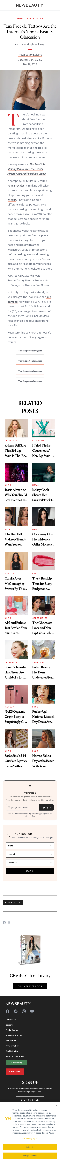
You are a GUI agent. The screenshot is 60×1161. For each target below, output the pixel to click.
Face (7, 529)
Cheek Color (35, 18)
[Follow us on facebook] (7, 1011)
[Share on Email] (9, 922)
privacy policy (30, 816)
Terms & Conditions (15, 1056)
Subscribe (14, 1071)
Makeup (9, 573)
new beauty (13, 902)
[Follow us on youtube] (32, 1011)
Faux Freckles (16, 185)
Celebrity (11, 440)
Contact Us (11, 1019)
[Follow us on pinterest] (15, 1011)
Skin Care (38, 662)
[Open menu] (6, 5)
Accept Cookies (30, 1155)
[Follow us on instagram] (24, 1011)
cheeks (12, 200)
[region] (30, 1131)
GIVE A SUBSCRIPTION (30, 986)
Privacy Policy (12, 1046)
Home (20, 18)
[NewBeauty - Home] (30, 5)
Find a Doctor (12, 1030)
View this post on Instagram (30, 350)
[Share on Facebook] (4, 922)
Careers (9, 1025)
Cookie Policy (12, 1051)
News (8, 485)
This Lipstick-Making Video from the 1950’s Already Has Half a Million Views (27, 168)
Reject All (30, 1147)
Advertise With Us (14, 1035)
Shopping (38, 440)
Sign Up (44, 807)
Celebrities (40, 618)
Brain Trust (11, 1040)
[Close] (56, 1106)
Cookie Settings (16, 1062)
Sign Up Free (30, 1100)
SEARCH (30, 871)
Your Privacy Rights (30, 1138)
